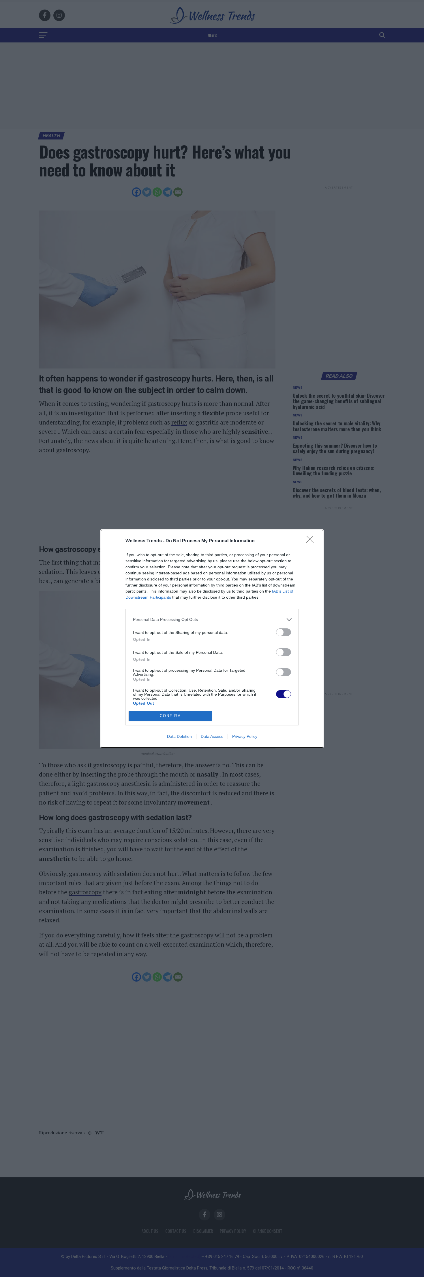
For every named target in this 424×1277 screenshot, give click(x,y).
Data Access (212, 736)
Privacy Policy (244, 736)
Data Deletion (179, 736)
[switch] (283, 632)
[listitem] (212, 620)
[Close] (311, 541)
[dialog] (212, 638)
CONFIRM (170, 716)
